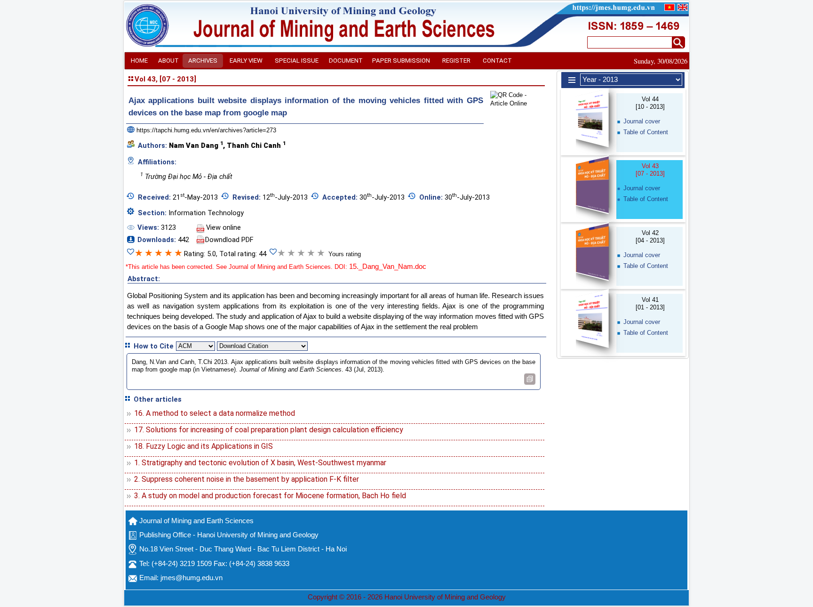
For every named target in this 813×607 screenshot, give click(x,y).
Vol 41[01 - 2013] (650, 303)
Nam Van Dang (196, 145)
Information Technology (206, 213)
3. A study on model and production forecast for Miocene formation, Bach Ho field (270, 495)
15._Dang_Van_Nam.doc (387, 266)
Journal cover (641, 121)
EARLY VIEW (246, 60)
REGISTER (456, 60)
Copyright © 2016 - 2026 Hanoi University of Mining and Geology (407, 597)
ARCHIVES (202, 60)
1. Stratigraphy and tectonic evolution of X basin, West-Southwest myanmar (260, 462)
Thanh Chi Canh (256, 145)
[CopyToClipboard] (529, 379)
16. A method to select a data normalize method (214, 413)
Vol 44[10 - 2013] (650, 103)
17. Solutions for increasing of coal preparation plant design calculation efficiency (268, 429)
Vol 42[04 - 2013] (650, 236)
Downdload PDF (229, 239)
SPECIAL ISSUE (297, 60)
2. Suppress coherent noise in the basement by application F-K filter (246, 479)
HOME (139, 60)
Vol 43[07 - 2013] (650, 169)
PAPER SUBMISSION (401, 60)
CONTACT (497, 60)
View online (223, 227)
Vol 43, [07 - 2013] (165, 79)
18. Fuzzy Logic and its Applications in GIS (203, 446)
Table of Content (645, 132)
